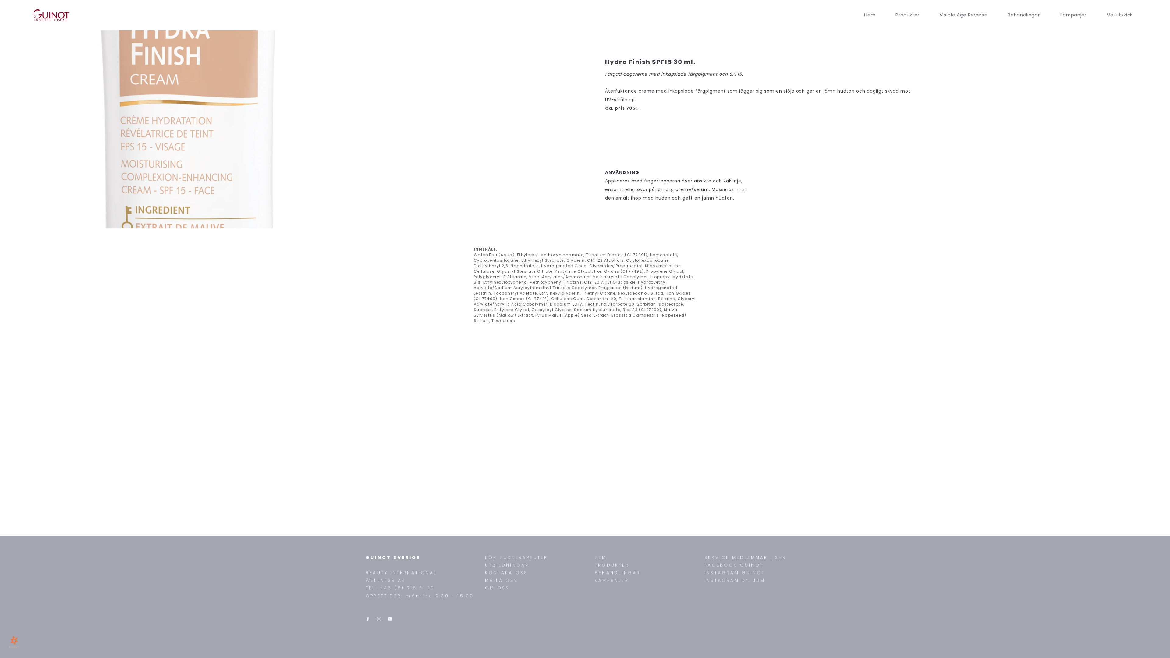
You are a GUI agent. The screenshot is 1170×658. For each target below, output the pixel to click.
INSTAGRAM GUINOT (734, 573)
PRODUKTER (612, 565)
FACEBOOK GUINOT (734, 565)
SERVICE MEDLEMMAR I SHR (745, 557)
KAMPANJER (612, 580)
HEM (601, 557)
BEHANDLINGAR (617, 573)
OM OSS (497, 588)
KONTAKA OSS (506, 573)
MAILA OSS (501, 580)
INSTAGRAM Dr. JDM (734, 580)
